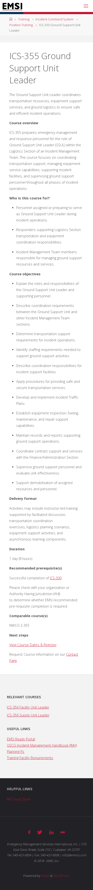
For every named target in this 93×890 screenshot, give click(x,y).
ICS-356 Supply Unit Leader (28, 715)
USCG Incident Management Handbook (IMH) (42, 745)
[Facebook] (29, 832)
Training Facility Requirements (30, 757)
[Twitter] (39, 832)
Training (23, 19)
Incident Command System (54, 19)
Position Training (21, 25)
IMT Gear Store (19, 799)
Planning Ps (15, 751)
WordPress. (61, 875)
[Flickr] (63, 832)
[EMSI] (12, 6)
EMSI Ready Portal (21, 739)
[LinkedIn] (51, 832)
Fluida (44, 875)
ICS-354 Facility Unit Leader (28, 707)
